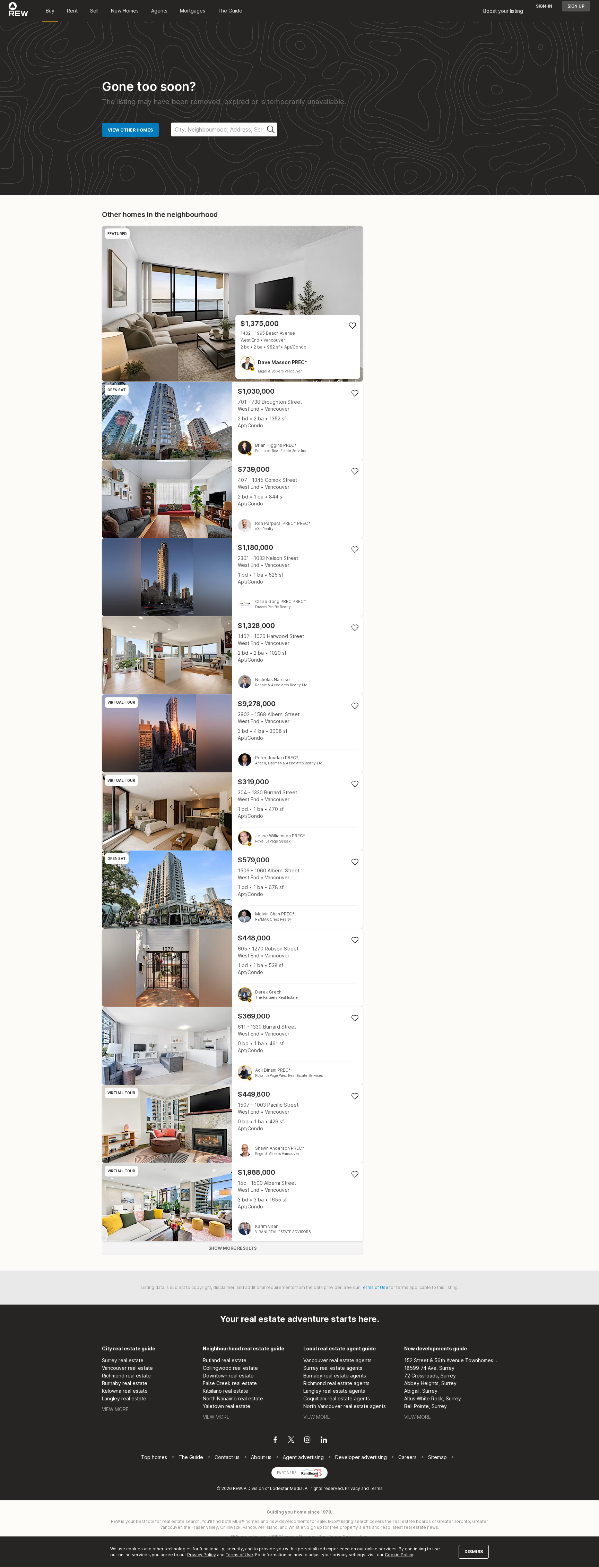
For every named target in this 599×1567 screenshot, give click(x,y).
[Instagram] (307, 1440)
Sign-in (544, 6)
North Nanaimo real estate (233, 1398)
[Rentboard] (311, 1472)
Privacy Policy (201, 1554)
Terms (376, 1488)
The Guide (230, 11)
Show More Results (232, 1248)
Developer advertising (361, 1457)
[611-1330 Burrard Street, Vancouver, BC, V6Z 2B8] (232, 1046)
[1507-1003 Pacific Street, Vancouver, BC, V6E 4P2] (232, 1124)
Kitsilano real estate (225, 1391)
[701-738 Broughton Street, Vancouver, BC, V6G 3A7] (232, 421)
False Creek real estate (230, 1383)
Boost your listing (503, 11)
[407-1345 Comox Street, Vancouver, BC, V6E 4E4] (232, 499)
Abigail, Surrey (420, 1391)
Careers (407, 1457)
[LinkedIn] (323, 1440)
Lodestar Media (286, 1488)
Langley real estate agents (334, 1391)
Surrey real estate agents (332, 1368)
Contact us (227, 1457)
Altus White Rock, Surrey (432, 1398)
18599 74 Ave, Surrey (429, 1368)
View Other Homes (130, 130)
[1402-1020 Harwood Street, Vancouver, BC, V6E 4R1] (232, 655)
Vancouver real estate (127, 1368)
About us (261, 1457)
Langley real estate (124, 1398)
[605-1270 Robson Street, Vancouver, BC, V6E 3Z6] (232, 968)
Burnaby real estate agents (334, 1376)
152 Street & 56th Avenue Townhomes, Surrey (450, 1360)
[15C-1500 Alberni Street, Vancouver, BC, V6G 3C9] (232, 1202)
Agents (159, 11)
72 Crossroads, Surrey (430, 1376)
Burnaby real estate (124, 1383)
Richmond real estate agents (336, 1383)
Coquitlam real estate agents (336, 1398)
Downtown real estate (228, 1376)
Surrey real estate (123, 1360)
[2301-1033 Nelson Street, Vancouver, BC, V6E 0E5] (232, 577)
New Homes (125, 11)
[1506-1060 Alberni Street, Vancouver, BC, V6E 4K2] (232, 889)
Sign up (575, 6)
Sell (94, 11)
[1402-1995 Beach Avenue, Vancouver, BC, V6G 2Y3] (232, 304)
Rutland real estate (224, 1360)
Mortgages (192, 11)
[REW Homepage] (18, 10)
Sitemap (437, 1457)
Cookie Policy (399, 1554)
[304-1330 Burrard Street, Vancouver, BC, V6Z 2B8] (232, 811)
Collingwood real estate (230, 1368)
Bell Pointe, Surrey (425, 1406)
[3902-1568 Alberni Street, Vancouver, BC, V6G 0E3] (232, 733)
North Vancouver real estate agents (344, 1406)
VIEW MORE (115, 1409)
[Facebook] (275, 1440)
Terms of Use (374, 1287)
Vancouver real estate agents (337, 1360)
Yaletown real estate (226, 1406)
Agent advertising (303, 1457)
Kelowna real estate (125, 1391)
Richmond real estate (126, 1376)
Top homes (154, 1457)
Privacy (352, 1488)
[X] (291, 1440)
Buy (50, 11)
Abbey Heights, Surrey (430, 1383)
